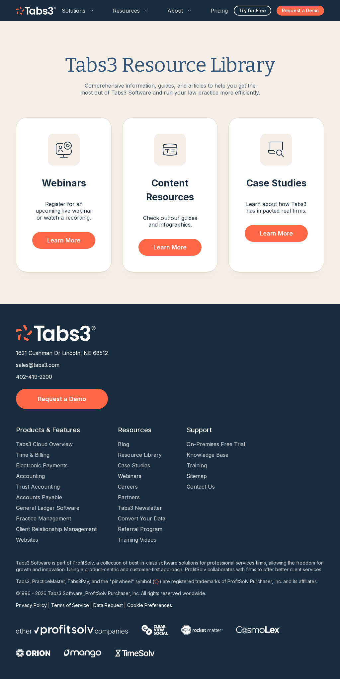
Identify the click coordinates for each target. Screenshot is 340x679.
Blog (123, 444)
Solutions (73, 10)
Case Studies (134, 465)
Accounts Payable (39, 497)
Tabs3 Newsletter (140, 508)
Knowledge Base (207, 454)
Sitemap (197, 476)
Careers (128, 486)
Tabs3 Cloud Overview (44, 444)
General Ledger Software (47, 508)
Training (197, 465)
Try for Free (252, 10)
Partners (129, 497)
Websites (27, 539)
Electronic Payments (42, 465)
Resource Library (140, 454)
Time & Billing (32, 454)
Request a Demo (300, 10)
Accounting (30, 476)
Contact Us (201, 486)
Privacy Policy (31, 605)
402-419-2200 (34, 376)
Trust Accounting (38, 486)
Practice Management (43, 518)
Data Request (108, 605)
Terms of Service (70, 605)
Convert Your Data (141, 518)
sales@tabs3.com (37, 365)
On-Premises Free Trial (216, 444)
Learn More (63, 240)
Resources (126, 10)
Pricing (219, 10)
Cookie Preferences (149, 605)
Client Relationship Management (56, 529)
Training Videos (137, 539)
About (175, 10)
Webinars (129, 476)
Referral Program (140, 529)
